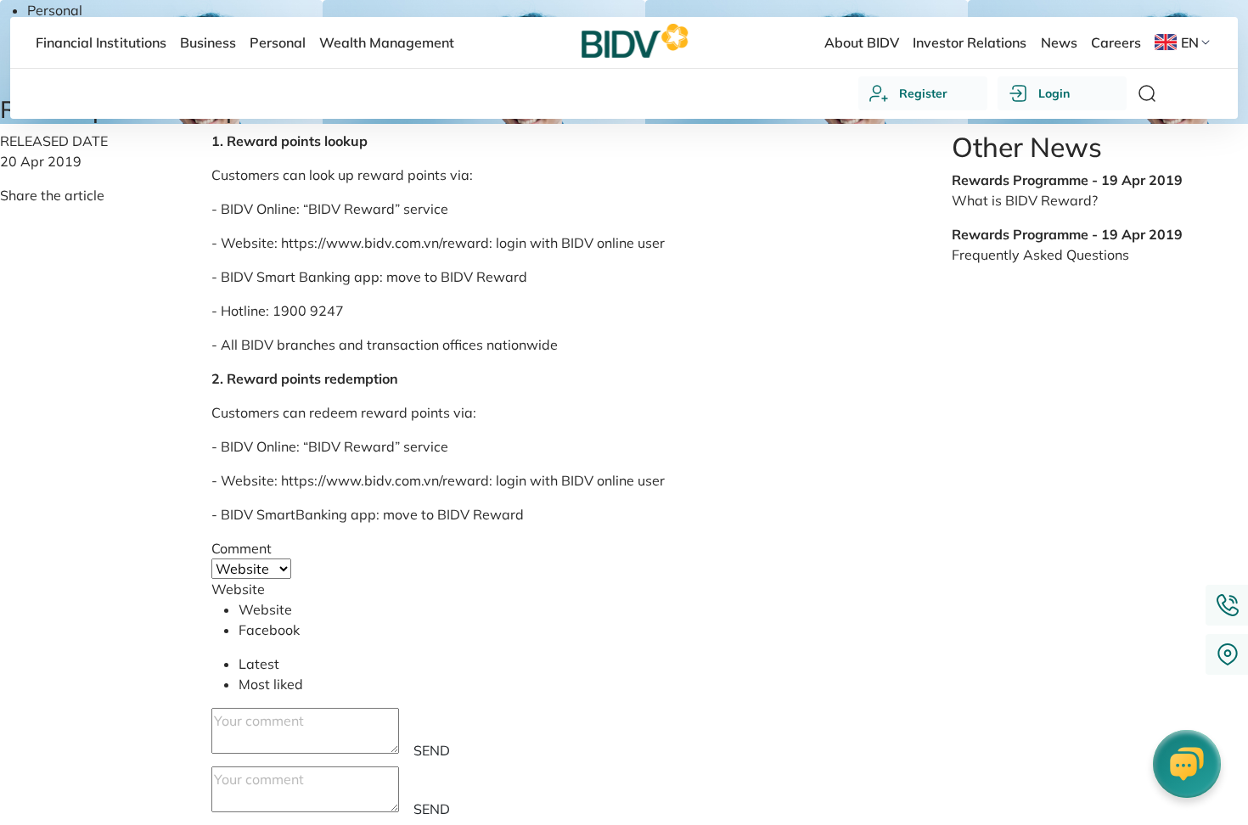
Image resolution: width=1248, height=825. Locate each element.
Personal (54, 10)
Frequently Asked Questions (1040, 254)
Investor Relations (969, 42)
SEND (431, 750)
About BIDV (861, 42)
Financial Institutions (101, 42)
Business (208, 42)
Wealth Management (386, 42)
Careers (1116, 42)
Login (1054, 93)
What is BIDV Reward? (1025, 200)
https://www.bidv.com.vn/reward (385, 242)
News (1059, 42)
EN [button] (1190, 42)
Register (923, 93)
